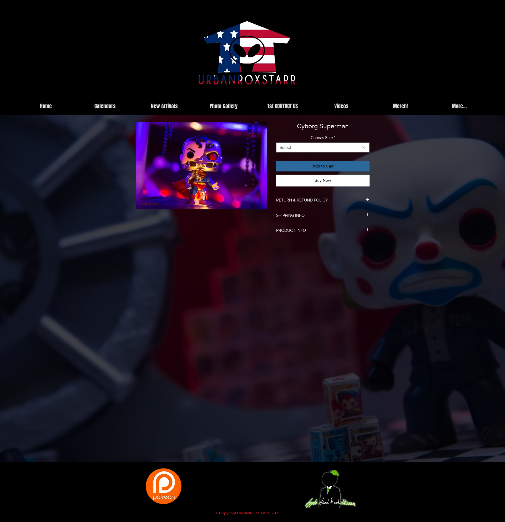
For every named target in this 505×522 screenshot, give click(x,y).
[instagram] (336, 96)
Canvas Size (323, 137)
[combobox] (323, 147)
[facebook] (343, 96)
